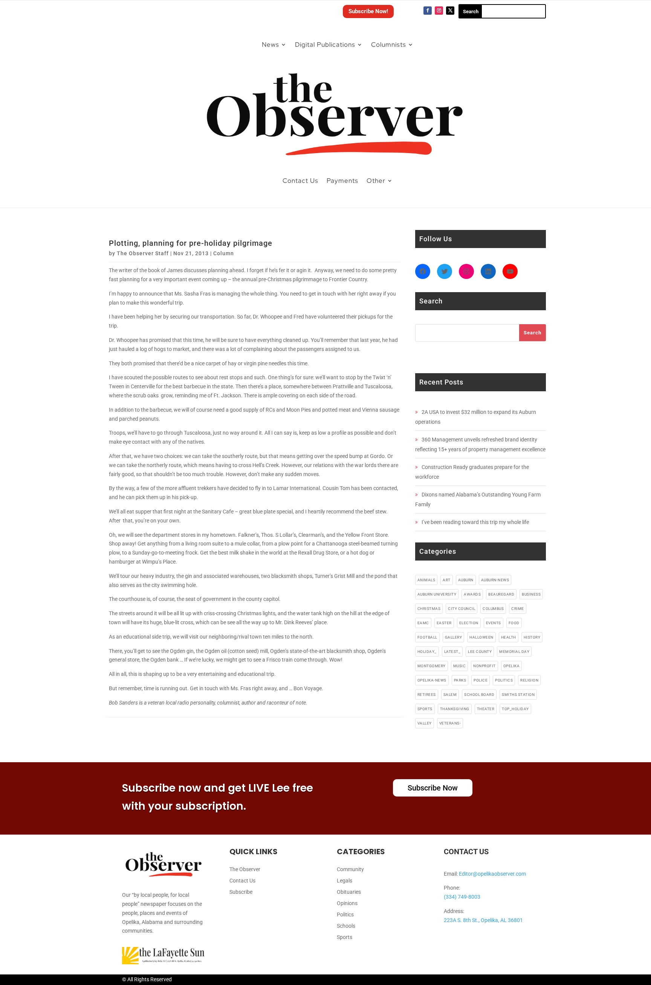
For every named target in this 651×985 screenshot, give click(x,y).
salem (450, 694)
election (468, 623)
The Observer (244, 869)
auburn (466, 580)
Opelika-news (431, 680)
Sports (344, 937)
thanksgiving (454, 709)
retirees (426, 694)
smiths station (518, 694)
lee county (480, 652)
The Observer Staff (143, 253)
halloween (481, 637)
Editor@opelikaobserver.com (492, 874)
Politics (345, 915)
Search (532, 332)
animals (426, 580)
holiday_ (427, 652)
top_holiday (515, 709)
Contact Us (300, 180)
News (270, 44)
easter (444, 623)
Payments (342, 180)
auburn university (437, 594)
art (447, 580)
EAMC (423, 623)
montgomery (431, 666)
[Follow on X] (450, 10)
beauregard (501, 594)
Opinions (347, 903)
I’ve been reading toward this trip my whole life (475, 522)
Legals (344, 881)
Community (350, 869)
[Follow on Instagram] (439, 10)
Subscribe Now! (368, 11)
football (427, 637)
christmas (429, 609)
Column (223, 253)
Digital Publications (325, 44)
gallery (453, 637)
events (493, 623)
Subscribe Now (433, 787)
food (514, 623)
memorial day (514, 652)
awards (472, 594)
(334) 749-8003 (462, 897)
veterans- (450, 723)
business (531, 594)
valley (424, 723)
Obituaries (349, 892)
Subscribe (240, 892)
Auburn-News (495, 580)
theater (486, 709)
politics (504, 680)
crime (517, 609)
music (459, 666)
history (532, 637)
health (508, 637)
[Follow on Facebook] (427, 10)
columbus (493, 609)
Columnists (388, 44)
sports (424, 709)
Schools (346, 926)
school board (479, 694)
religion (529, 680)
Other (376, 180)
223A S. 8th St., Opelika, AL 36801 (483, 920)
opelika (511, 666)
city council (461, 609)
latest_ (452, 652)
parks (460, 680)
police (480, 680)
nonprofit (484, 666)
